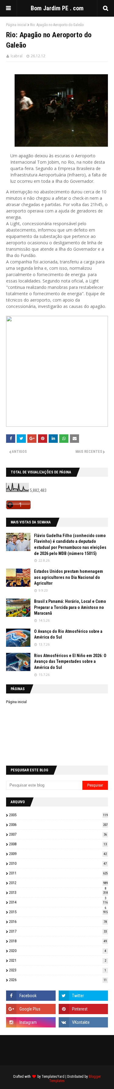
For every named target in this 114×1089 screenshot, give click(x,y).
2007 (58, 834)
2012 (58, 882)
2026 (58, 979)
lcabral (16, 55)
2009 (58, 853)
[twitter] (83, 995)
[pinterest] (83, 1009)
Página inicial (16, 25)
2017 (58, 931)
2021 (57, 960)
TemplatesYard (53, 1076)
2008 (58, 844)
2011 (58, 873)
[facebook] (31, 995)
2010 (58, 863)
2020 (57, 950)
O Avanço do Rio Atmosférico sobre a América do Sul (68, 634)
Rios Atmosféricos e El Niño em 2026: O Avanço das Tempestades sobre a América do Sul (70, 661)
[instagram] (31, 1022)
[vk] (83, 1022)
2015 (58, 912)
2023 (57, 970)
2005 (58, 815)
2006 (58, 824)
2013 (58, 892)
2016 (58, 921)
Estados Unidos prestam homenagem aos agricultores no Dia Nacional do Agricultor (68, 577)
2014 (58, 902)
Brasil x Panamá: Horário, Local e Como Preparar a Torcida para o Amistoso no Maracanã (70, 607)
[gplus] (31, 1009)
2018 (58, 941)
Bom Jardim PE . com (57, 8)
